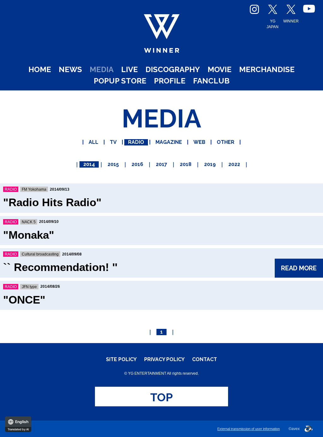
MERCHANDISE (267, 69)
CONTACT (204, 359)
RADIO (136, 142)
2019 (210, 164)
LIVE (129, 69)
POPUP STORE (120, 80)
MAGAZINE (169, 142)
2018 (185, 164)
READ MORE (299, 268)
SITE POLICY (121, 359)
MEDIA (102, 69)
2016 (137, 164)
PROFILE (169, 80)
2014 (89, 164)
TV (113, 142)
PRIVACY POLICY (164, 359)
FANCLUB (211, 80)
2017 (161, 164)
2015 (113, 164)
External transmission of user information (248, 429)
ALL (93, 142)
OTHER (225, 142)
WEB (199, 142)
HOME (39, 69)
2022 (234, 164)
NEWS (70, 69)
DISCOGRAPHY (172, 69)
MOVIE (220, 69)
